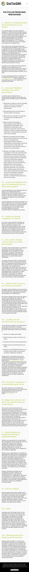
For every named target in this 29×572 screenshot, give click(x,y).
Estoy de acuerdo (14, 569)
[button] (27, 3)
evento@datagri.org (8, 78)
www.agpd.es (10, 393)
